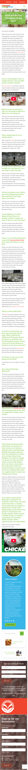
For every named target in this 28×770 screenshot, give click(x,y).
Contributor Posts (11, 625)
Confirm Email (5, 752)
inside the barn (19, 408)
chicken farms (21, 52)
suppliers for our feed (18, 306)
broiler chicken (7, 86)
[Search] (22, 633)
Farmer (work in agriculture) (11, 760)
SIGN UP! (6, 681)
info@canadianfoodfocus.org (14, 688)
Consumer (7, 758)
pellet (6, 314)
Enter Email (5, 746)
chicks (13, 140)
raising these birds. (17, 240)
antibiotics (20, 348)
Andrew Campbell (11, 579)
